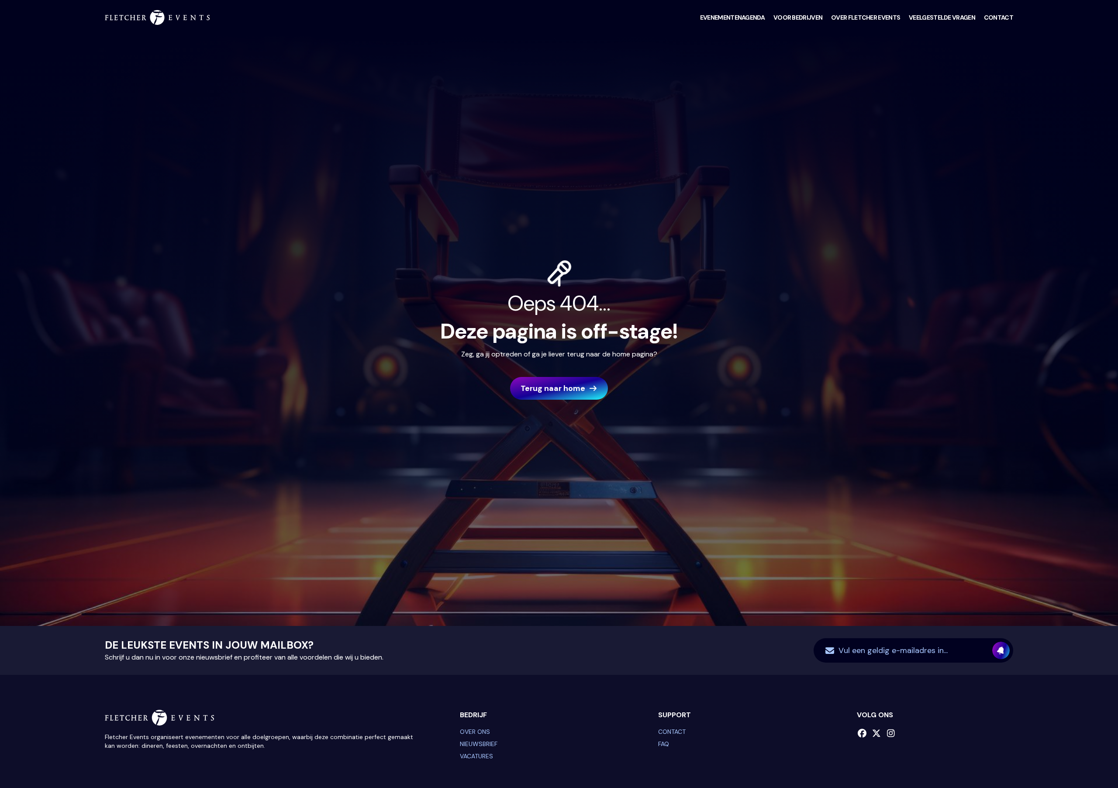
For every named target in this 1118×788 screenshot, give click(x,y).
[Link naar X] (876, 733)
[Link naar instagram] (891, 733)
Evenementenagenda (732, 17)
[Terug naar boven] (1090, 760)
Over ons (475, 732)
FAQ (663, 744)
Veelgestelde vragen (942, 17)
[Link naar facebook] (862, 733)
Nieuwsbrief (478, 744)
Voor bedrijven (797, 17)
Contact (998, 17)
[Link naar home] (157, 17)
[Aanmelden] (1001, 650)
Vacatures (476, 756)
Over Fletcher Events (865, 17)
